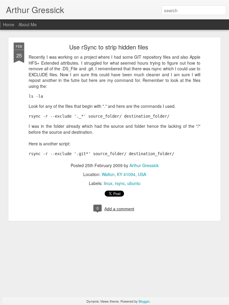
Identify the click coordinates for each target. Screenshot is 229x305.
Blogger (144, 301)
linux (108, 183)
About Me (27, 24)
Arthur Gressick (144, 165)
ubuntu (133, 183)
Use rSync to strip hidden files (108, 47)
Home (8, 24)
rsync (120, 183)
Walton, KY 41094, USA (124, 174)
